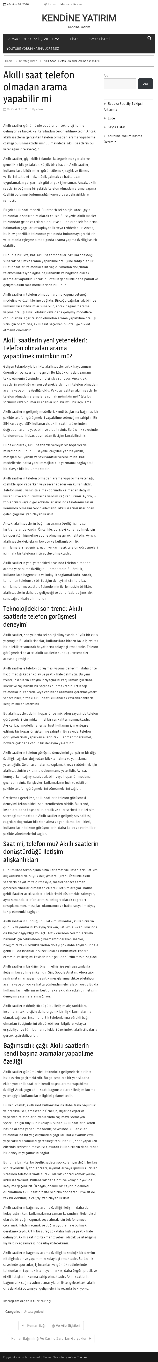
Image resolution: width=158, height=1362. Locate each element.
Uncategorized (33, 1311)
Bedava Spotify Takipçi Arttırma (33, 39)
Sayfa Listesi (99, 39)
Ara (106, 75)
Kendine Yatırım (79, 18)
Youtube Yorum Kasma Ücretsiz (33, 48)
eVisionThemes (77, 1357)
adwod (40, 109)
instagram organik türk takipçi (27, 1301)
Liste (74, 39)
